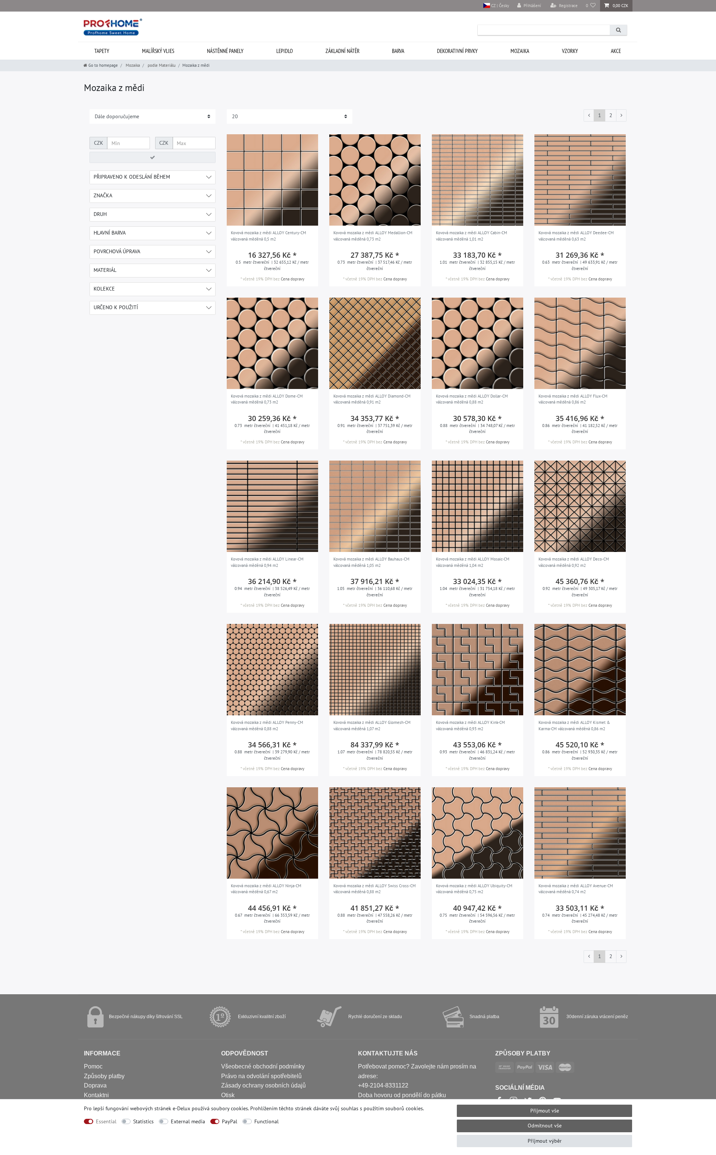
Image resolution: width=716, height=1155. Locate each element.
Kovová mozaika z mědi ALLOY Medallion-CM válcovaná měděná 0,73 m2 (372, 236)
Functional (266, 1121)
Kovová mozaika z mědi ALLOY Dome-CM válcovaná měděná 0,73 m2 (267, 399)
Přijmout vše (544, 1110)
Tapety (101, 50)
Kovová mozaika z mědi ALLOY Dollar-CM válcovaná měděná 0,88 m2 (472, 399)
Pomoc (93, 1066)
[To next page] (621, 115)
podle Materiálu (161, 65)
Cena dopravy (292, 279)
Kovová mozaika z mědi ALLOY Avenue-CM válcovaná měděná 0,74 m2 (575, 889)
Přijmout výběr (545, 1140)
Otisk (228, 1095)
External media (188, 1121)
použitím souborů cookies (393, 1108)
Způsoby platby (104, 1076)
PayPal (229, 1121)
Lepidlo (284, 50)
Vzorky (570, 50)
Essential (106, 1121)
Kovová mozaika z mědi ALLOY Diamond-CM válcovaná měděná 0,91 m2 (372, 399)
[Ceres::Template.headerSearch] (618, 30)
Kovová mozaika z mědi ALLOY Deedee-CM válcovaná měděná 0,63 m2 (576, 236)
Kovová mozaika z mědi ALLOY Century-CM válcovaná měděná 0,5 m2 (268, 236)
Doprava (95, 1085)
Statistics (143, 1121)
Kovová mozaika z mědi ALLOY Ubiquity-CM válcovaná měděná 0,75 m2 (474, 889)
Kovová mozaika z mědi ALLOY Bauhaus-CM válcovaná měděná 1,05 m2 (371, 562)
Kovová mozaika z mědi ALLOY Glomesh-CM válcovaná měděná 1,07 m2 (372, 725)
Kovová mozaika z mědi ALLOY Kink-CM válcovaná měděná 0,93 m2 (470, 725)
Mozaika (520, 50)
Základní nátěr (342, 50)
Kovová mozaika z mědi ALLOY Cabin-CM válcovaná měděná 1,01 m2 (471, 236)
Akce (616, 50)
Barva (398, 50)
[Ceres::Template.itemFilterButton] (153, 157)
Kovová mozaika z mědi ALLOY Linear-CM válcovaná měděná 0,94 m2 (267, 562)
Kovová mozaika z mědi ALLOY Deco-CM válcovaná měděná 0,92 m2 (573, 562)
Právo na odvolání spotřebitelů (261, 1076)
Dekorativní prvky (457, 50)
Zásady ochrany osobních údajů (263, 1085)
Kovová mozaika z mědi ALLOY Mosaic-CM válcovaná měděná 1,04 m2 (472, 562)
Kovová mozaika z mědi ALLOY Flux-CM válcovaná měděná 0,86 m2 (572, 399)
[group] (272, 180)
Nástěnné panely (225, 50)
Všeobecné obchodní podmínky (263, 1066)
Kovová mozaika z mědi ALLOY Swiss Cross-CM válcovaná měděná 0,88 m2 (374, 889)
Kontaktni (96, 1095)
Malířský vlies (158, 50)
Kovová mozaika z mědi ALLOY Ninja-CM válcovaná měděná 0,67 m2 (266, 889)
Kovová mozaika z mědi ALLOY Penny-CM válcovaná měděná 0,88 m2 (267, 725)
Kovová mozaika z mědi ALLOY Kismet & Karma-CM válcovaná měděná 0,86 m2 (574, 725)
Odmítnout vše (545, 1125)
